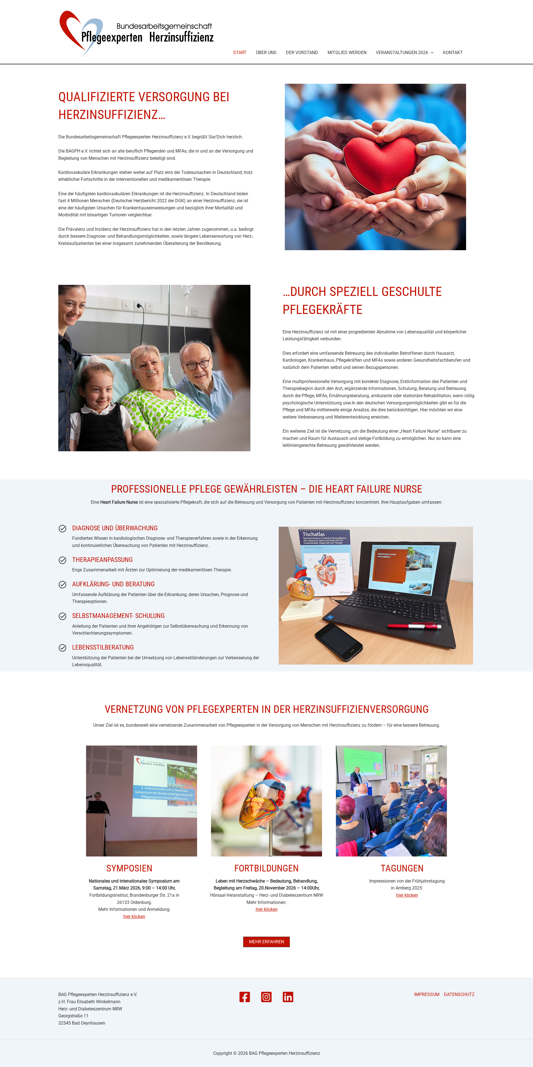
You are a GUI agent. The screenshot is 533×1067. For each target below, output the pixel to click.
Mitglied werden (347, 52)
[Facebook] (245, 997)
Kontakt (453, 52)
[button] (431, 53)
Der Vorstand (302, 52)
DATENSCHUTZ (459, 994)
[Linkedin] (288, 997)
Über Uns (266, 52)
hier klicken (134, 916)
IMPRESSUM (426, 994)
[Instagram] (266, 997)
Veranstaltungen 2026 (402, 52)
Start (240, 52)
